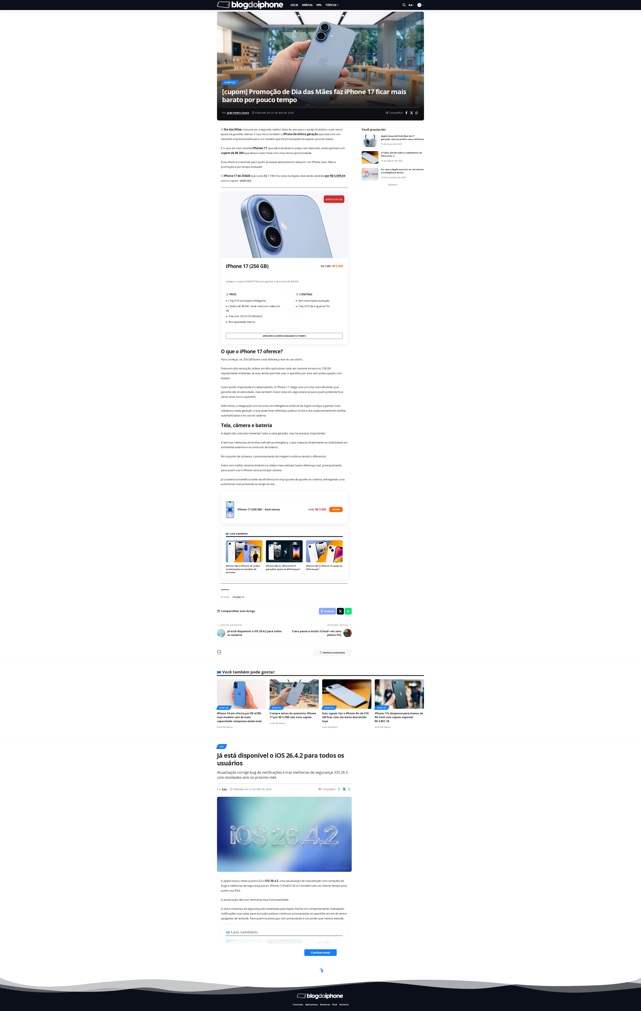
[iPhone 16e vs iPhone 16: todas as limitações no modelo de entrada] (244, 551)
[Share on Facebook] (406, 112)
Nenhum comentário (334, 652)
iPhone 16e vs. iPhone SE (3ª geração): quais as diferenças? (283, 567)
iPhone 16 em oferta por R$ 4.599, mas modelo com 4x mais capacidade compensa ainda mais (239, 717)
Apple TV (225, 971)
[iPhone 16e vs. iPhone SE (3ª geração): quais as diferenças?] (284, 551)
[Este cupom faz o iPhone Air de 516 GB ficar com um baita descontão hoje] (346, 694)
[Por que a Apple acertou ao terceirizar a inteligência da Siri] (370, 174)
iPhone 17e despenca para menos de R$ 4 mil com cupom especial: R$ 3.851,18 (399, 717)
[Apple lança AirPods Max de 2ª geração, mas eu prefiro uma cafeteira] (370, 140)
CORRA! (336, 509)
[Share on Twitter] (411, 112)
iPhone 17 (238, 597)
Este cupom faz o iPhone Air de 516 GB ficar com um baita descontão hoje (345, 717)
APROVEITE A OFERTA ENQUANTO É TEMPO (284, 335)
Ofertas (230, 82)
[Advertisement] (393, 238)
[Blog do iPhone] (251, 5)
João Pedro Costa (238, 112)
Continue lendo (320, 952)
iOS (222, 746)
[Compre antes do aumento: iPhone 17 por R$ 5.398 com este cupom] (294, 694)
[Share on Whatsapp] (416, 112)
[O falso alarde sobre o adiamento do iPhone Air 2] (370, 157)
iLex (224, 789)
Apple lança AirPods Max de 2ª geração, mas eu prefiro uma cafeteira (402, 137)
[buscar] (404, 5)
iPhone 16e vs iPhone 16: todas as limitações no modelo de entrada (243, 569)
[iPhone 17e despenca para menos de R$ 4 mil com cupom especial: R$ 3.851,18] (399, 694)
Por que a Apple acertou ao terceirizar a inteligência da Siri (402, 171)
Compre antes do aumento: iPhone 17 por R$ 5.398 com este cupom (293, 715)
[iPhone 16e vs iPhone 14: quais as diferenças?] (324, 551)
